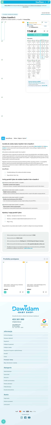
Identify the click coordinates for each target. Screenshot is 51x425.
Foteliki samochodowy (9, 380)
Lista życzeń (7, 404)
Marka (5, 356)
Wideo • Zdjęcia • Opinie (20, 138)
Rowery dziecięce (8, 383)
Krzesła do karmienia (9, 389)
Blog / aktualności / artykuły (10, 362)
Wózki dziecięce (7, 371)
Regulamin (6, 341)
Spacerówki (6, 374)
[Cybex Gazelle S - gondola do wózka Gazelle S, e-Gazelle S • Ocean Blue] (3, 30)
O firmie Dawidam (8, 335)
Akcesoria (6, 377)
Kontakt (6, 353)
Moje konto (6, 398)
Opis (3, 138)
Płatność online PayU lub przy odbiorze (36, 82)
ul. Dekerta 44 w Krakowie (35, 5)
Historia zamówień (8, 401)
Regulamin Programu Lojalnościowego (13, 350)
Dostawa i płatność (8, 338)
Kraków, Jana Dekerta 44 (45, 14)
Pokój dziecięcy (7, 386)
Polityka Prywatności (9, 344)
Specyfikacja (9, 138)
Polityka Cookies (8, 347)
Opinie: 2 (31, 24)
